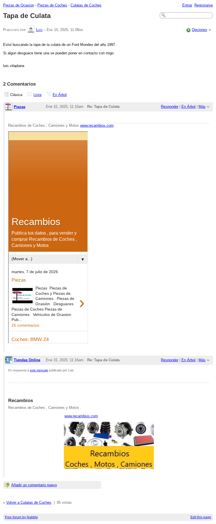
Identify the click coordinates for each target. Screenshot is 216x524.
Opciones (199, 30)
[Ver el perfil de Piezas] (9, 107)
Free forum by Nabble (21, 517)
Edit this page (200, 517)
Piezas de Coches (52, 5)
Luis (39, 30)
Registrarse (203, 5)
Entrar (187, 5)
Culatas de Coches (86, 5)
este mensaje (39, 370)
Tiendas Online (27, 360)
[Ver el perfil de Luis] (31, 30)
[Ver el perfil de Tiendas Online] (9, 360)
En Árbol (60, 95)
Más (202, 106)
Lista (37, 95)
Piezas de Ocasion (18, 5)
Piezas (19, 107)
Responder (169, 106)
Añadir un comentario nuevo (34, 485)
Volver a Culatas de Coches (28, 502)
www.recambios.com (97, 125)
